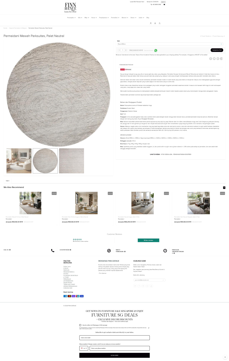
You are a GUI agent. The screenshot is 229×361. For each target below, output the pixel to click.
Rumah (5, 28)
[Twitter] (135, 286)
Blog (148, 17)
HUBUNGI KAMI (68, 288)
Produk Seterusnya (218, 36)
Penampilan (70, 17)
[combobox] (83, 348)
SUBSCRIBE (114, 355)
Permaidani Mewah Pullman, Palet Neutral (17, 217)
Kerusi (93, 17)
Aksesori (124, 17)
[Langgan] (163, 280)
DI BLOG (66, 268)
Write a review (148, 240)
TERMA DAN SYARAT (69, 284)
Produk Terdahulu (206, 36)
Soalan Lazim (67, 266)
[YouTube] (151, 286)
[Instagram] (147, 286)
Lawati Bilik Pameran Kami (137, 2)
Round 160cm (122, 44)
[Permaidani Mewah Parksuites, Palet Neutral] (58, 94)
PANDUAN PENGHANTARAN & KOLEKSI (69, 271)
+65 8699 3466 (156, 4)
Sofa (79, 17)
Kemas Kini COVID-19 (152, 2)
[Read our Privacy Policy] (149, 328)
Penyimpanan (103, 17)
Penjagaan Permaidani (148, 119)
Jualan (140, 17)
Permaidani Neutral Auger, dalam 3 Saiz (128, 217)
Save (222, 58)
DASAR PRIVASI (68, 282)
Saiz (118, 41)
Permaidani (114, 17)
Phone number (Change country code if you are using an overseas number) (99, 344)
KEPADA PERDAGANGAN (70, 286)
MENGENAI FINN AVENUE (108, 261)
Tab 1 (7, 181)
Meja (86, 17)
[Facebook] (139, 286)
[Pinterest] (143, 286)
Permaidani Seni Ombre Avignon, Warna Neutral (75, 217)
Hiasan (133, 17)
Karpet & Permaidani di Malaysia (18, 28)
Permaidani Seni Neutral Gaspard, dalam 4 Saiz (187, 217)
